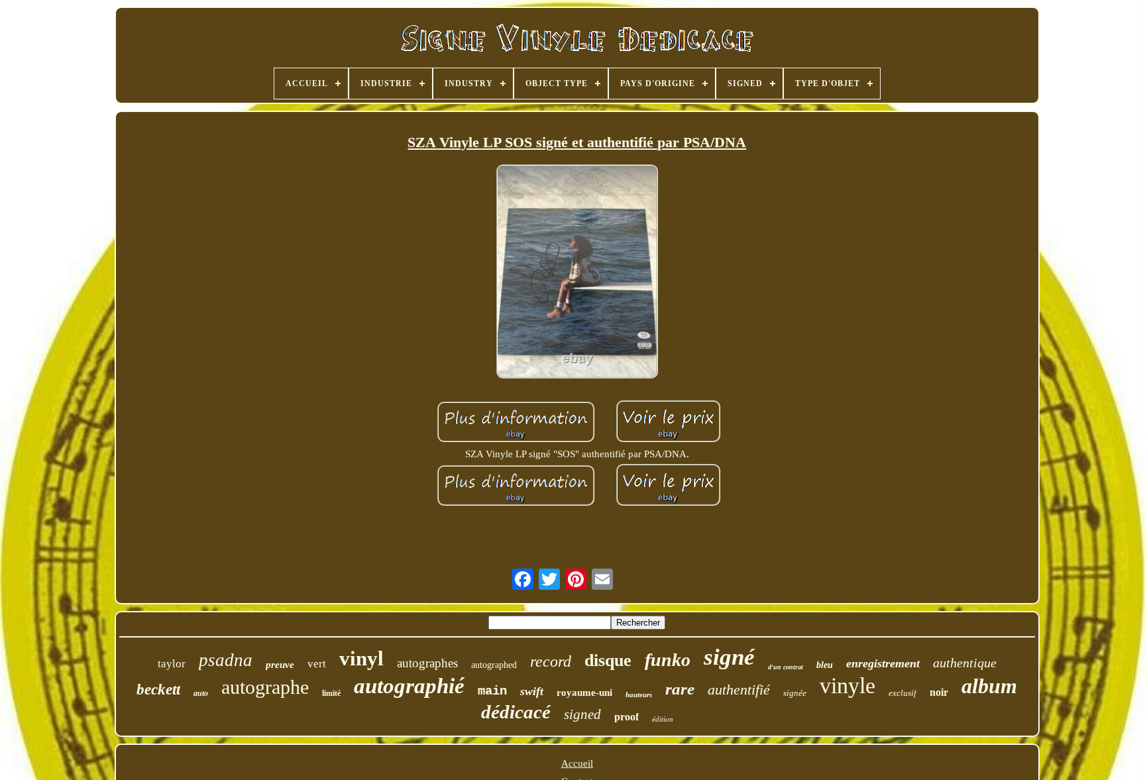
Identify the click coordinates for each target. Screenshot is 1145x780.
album (989, 686)
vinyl (361, 658)
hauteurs (639, 694)
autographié (409, 686)
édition (662, 719)
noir (939, 692)
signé (729, 657)
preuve (280, 664)
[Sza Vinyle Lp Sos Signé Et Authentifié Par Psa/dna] (577, 272)
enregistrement (883, 663)
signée (794, 693)
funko (667, 659)
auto (200, 693)
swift (531, 691)
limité (331, 693)
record (550, 661)
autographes (427, 663)
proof (626, 716)
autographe (265, 687)
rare (679, 689)
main (492, 691)
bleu (824, 665)
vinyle (847, 685)
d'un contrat (785, 667)
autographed (494, 665)
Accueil (577, 763)
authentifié (739, 689)
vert (316, 663)
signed (582, 714)
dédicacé (516, 711)
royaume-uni (584, 692)
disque (607, 660)
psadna (225, 660)
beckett (158, 689)
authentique (965, 662)
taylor (172, 663)
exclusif (902, 693)
